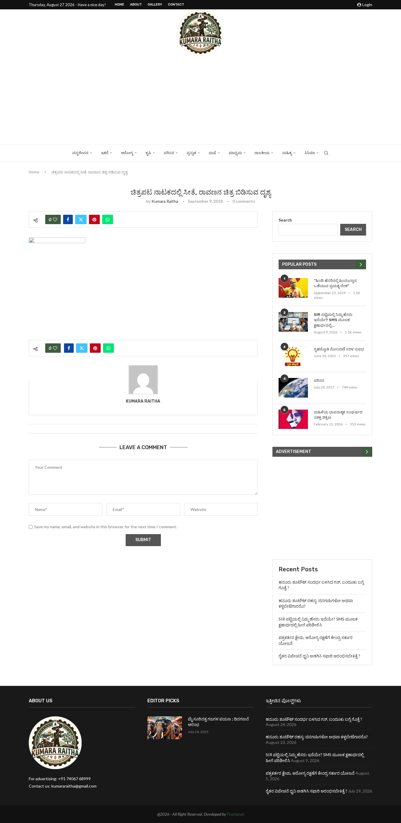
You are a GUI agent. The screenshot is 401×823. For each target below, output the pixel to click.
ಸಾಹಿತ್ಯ (287, 153)
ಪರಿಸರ (169, 153)
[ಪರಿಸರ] (293, 388)
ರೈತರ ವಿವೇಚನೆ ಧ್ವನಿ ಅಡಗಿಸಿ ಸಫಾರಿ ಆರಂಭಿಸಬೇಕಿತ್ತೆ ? (319, 655)
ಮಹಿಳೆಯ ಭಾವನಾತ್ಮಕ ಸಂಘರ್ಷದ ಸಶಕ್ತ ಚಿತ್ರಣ (338, 415)
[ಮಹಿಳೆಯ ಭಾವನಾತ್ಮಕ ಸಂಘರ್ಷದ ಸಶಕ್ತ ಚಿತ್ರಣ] (293, 419)
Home (119, 4)
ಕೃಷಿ (148, 153)
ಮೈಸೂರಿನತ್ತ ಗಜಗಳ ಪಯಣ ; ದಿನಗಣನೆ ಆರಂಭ (218, 722)
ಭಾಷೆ (212, 153)
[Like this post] (55, 219)
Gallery (155, 4)
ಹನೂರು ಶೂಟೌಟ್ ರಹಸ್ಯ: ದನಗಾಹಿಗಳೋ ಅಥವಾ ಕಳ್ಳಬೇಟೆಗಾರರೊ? (317, 736)
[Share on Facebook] (68, 219)
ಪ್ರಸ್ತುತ (191, 153)
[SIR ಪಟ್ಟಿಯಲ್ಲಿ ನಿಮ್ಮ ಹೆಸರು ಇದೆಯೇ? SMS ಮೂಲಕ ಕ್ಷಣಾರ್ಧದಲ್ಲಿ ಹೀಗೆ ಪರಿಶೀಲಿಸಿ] (293, 322)
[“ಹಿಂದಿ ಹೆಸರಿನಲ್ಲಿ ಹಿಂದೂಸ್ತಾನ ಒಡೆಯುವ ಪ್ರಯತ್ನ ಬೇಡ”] (293, 288)
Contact (176, 4)
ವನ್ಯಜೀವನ (80, 153)
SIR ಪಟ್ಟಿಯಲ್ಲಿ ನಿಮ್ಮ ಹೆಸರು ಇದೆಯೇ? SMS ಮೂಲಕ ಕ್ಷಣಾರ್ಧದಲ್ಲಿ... (333, 319)
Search (285, 219)
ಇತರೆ (104, 153)
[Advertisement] (200, 100)
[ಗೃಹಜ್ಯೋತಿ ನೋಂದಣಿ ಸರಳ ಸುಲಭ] (293, 356)
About (136, 4)
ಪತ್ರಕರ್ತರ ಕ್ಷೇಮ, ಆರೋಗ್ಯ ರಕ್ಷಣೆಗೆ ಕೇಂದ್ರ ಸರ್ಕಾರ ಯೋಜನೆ (310, 773)
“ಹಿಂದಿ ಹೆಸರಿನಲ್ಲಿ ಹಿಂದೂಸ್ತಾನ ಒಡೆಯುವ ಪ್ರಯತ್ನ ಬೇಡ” (335, 283)
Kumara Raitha (164, 201)
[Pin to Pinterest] (94, 219)
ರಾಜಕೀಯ (262, 153)
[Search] (326, 152)
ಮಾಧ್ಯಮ (235, 153)
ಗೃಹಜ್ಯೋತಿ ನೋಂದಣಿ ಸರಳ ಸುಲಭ (339, 349)
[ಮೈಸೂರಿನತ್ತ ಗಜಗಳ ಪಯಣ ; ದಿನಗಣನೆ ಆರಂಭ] (164, 727)
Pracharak (235, 814)
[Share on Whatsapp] (107, 219)
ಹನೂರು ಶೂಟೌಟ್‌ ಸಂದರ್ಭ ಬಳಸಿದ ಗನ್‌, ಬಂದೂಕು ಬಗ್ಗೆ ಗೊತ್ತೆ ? (314, 719)
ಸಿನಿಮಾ (309, 153)
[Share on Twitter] (81, 219)
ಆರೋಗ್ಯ (127, 153)
